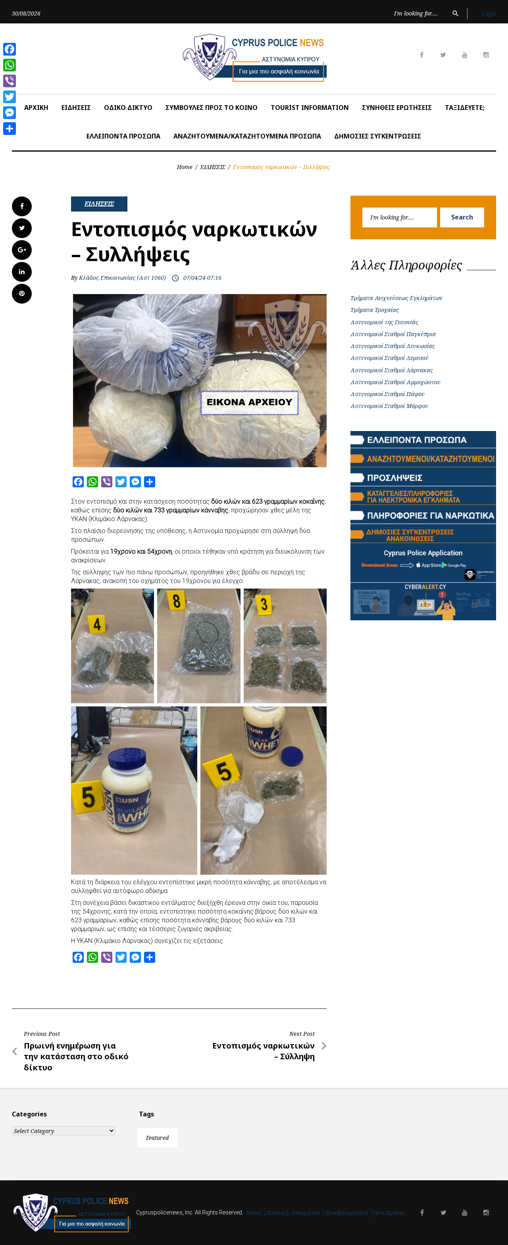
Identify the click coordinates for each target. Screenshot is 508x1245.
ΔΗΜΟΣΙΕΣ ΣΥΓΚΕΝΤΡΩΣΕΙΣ (377, 136)
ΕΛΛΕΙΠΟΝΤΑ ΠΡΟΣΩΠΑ (123, 136)
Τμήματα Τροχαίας (374, 310)
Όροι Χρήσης (389, 1212)
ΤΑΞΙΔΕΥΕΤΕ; (464, 107)
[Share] (9, 129)
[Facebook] (9, 49)
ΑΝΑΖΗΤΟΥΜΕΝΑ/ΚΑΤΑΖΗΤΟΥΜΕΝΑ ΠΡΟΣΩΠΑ (247, 136)
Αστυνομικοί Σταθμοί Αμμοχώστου (395, 382)
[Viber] (9, 81)
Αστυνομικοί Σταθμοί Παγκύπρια (393, 334)
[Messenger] (9, 113)
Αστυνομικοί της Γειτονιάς (384, 322)
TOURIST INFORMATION (310, 107)
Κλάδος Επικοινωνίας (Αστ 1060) (122, 277)
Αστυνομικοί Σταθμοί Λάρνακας (391, 370)
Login (488, 13)
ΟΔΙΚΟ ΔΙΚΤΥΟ (128, 107)
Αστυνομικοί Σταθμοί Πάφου (387, 394)
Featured (157, 1137)
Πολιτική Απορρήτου (293, 1212)
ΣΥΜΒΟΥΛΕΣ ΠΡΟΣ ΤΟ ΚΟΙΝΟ (211, 107)
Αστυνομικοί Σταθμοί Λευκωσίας (392, 346)
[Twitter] (9, 97)
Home (184, 167)
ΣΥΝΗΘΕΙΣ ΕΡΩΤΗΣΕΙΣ (397, 107)
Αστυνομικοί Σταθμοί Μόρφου (389, 406)
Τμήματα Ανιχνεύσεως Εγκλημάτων (396, 298)
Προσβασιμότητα (346, 1212)
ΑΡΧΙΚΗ (36, 107)
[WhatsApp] (9, 65)
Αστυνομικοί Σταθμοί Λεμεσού (389, 358)
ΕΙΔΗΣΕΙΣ (76, 107)
